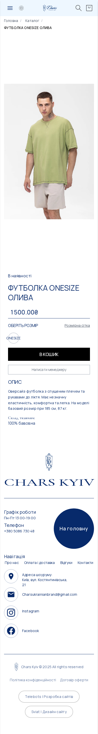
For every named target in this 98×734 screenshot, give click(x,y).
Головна (11, 20)
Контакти (85, 562)
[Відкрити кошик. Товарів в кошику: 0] (89, 8)
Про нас (12, 562)
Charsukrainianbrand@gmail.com (46, 594)
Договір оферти (74, 679)
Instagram (30, 611)
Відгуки (66, 562)
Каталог (32, 20)
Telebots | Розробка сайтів (49, 696)
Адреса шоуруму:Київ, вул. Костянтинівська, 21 (44, 576)
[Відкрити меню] (10, 8)
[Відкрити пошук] (78, 8)
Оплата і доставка (39, 562)
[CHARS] (49, 462)
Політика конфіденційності (33, 679)
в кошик (49, 354)
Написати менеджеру (49, 369)
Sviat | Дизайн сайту (49, 711)
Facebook (30, 630)
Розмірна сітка (77, 325)
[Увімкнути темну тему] (21, 8)
